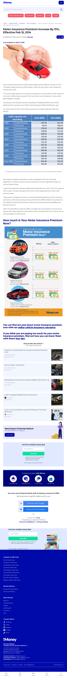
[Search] (61, 9)
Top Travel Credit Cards (9, 567)
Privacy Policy (42, 522)
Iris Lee (30, 37)
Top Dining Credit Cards (10, 575)
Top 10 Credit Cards (8, 560)
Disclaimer (14, 664)
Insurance (11, 22)
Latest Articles (13, 23)
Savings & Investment (14, 27)
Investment (29, 15)
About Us (6, 600)
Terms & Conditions (26, 522)
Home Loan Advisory (9, 591)
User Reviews (7, 608)
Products (6, 675)
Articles (47, 675)
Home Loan (51, 483)
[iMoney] (7, 2)
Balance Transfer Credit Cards (11, 580)
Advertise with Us (8, 603)
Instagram (8, 627)
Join (61, 2)
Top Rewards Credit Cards (10, 570)
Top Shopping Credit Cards (11, 565)
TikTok (7, 632)
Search (33, 675)
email (38, 518)
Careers (5, 605)
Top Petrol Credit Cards (10, 562)
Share (59, 37)
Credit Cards (38, 483)
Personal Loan (13, 483)
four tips (20, 338)
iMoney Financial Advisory (10, 589)
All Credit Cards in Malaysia (10, 577)
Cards (48, 15)
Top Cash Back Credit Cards (11, 572)
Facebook (9, 622)
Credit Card (11, 17)
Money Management (15, 15)
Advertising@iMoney (29, 664)
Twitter (8, 624)
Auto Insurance (31, 23)
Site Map (20, 664)
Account (61, 675)
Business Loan (26, 483)
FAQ (4, 613)
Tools (20, 675)
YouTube (8, 630)
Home (5, 23)
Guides (56, 15)
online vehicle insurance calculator (36, 327)
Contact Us (6, 610)
